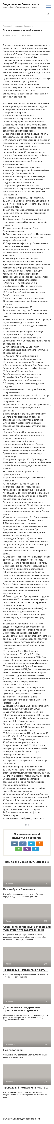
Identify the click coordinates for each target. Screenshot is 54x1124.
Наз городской (13, 1050)
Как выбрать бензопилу (19, 889)
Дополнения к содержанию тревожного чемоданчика (21, 1008)
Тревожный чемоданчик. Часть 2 (25, 1087)
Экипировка (26, 35)
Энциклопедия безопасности (21, 4)
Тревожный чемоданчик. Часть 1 (25, 969)
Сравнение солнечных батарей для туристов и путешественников (27, 928)
